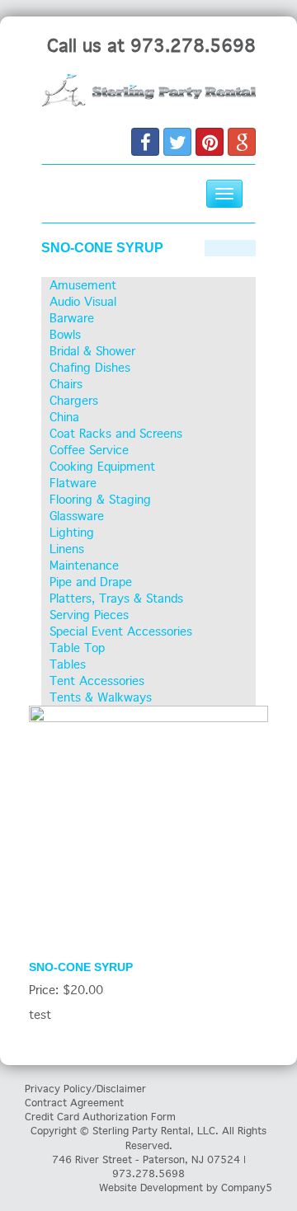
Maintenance (84, 565)
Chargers (74, 400)
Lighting (72, 532)
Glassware (77, 516)
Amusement (83, 285)
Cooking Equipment (102, 466)
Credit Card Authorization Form (100, 1116)
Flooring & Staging (100, 499)
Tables (68, 664)
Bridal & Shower (92, 351)
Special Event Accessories (121, 631)
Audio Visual (83, 301)
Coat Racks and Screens (116, 433)
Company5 (246, 1187)
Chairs (66, 384)
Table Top (77, 648)
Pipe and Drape (91, 582)
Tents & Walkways (101, 697)
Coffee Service (89, 450)
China (64, 417)
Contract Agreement (74, 1102)
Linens (67, 549)
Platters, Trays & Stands (116, 598)
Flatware (73, 483)
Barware (72, 318)
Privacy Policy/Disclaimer (85, 1088)
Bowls (65, 334)
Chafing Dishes (90, 367)
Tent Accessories (97, 681)
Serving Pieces (89, 615)
